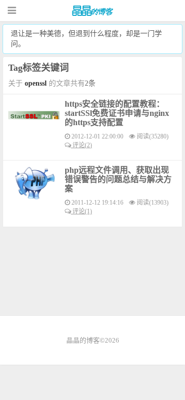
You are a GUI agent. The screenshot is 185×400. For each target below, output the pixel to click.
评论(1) (81, 211)
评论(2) (81, 145)
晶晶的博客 (92, 11)
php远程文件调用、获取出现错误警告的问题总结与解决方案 (118, 179)
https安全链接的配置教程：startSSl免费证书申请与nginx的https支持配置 (117, 113)
